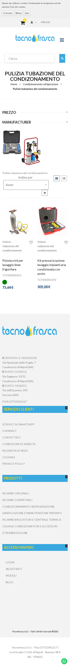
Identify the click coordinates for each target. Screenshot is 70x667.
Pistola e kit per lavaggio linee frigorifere (12, 265)
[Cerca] (62, 58)
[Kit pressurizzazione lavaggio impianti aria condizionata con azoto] (52, 221)
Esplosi (45, 22)
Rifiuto (19, 13)
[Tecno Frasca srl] (35, 38)
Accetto (8, 13)
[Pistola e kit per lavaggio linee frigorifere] (17, 221)
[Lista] (64, 178)
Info (27, 13)
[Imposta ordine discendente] (45, 193)
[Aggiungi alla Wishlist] (31, 242)
